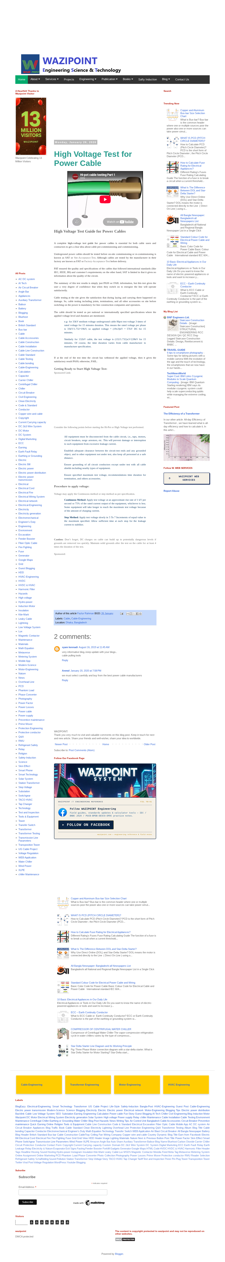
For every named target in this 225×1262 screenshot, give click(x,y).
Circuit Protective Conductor (30, 1145)
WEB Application (27, 857)
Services (51, 79)
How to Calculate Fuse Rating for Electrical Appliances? (100, 932)
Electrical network (28, 501)
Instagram (76, 1152)
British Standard (27, 325)
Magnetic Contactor (29, 635)
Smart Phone (25, 770)
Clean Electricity (27, 401)
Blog (165, 79)
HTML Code (152, 1148)
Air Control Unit (138, 1120)
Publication (109, 79)
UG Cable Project (27, 849)
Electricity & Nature (42, 1148)
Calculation (24, 371)
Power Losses (26, 707)
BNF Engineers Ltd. (178, 317)
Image (106, 1138)
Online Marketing (46, 1155)
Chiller (21, 388)
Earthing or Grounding (30, 455)
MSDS (127, 1152)
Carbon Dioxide (186, 1141)
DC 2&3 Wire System (30, 426)
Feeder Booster (26, 538)
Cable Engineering (31, 1084)
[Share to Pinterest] (140, 613)
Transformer (25, 829)
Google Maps (25, 559)
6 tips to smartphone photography (185, 352)
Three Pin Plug (173, 1159)
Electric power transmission (26, 478)
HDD (21, 572)
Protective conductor (29, 732)
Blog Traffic (52, 1127)
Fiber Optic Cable (27, 543)
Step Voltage (25, 787)
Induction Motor (26, 606)
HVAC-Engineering (28, 576)
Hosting (52, 1152)
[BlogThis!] (131, 613)
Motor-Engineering (28, 669)
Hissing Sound (39, 1152)
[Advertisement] (99, 23)
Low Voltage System (29, 627)
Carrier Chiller (25, 380)
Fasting (81, 1148)
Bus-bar (22, 329)
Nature (22, 673)
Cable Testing (25, 359)
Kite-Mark (23, 614)
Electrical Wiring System (31, 496)
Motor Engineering (130, 1084)
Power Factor (25, 703)
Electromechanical (28, 517)
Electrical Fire (25, 492)
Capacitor (23, 375)
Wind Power (24, 865)
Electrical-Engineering (30, 505)
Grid (20, 564)
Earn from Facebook (189, 1134)
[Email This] (127, 613)
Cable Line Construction (31, 350)
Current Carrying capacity (32, 422)
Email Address (27, 1187)
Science (22, 762)
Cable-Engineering (81, 618)
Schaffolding (42, 1159)
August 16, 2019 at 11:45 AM (94, 647)
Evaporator (59, 1148)
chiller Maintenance (28, 874)
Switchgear (24, 795)
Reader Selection (200, 1155)
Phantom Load (26, 690)
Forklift (106, 1148)
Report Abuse (171, 490)
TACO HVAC (25, 799)
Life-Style (115, 1106)
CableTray (84, 1134)
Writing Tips (122, 1120)
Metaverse (24, 652)
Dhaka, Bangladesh (76, 622)
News (21, 677)
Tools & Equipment (28, 816)
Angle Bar (23, 291)
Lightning (23, 623)
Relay (21, 749)
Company (116, 1134)
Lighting (114, 1138)
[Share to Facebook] (137, 613)
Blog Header (22, 1134)
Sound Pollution (57, 1159)
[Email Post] (121, 613)
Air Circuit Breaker (28, 287)
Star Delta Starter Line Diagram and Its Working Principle (101, 1046)
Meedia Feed (160, 1152)
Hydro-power (25, 602)
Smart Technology (28, 774)
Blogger (119, 1253)
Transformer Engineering (84, 1084)
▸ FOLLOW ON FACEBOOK (86, 825)
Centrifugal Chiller (27, 384)
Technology (24, 808)
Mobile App (24, 660)
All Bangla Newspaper (189, 1131)
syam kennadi (70, 647)
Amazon (94, 1141)
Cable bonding (26, 363)
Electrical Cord (26, 488)
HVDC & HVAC (26, 585)
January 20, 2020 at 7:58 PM (85, 670)
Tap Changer (25, 804)
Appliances (24, 295)
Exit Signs (71, 1148)
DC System (24, 434)
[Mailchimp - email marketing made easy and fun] (89, 1205)
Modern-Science (27, 665)
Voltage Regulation (28, 853)
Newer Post (61, 744)
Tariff (140, 1159)
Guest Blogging (26, 568)
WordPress (60, 1162)
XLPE (21, 870)
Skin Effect (24, 766)
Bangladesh (153, 1120)
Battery (22, 308)
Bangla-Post (146, 1106)
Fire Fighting (25, 547)
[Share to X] (134, 613)
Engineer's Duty (27, 521)
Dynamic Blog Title (167, 1134)
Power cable (25, 711)
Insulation (23, 610)
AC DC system (26, 279)
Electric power (26, 468)
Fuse (21, 551)
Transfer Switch (26, 825)
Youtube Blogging (76, 1162)
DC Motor (23, 430)
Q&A (21, 736)
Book (21, 321)
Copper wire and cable (30, 413)
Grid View (82, 1138)
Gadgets (115, 1148)
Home (21, 79)
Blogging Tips (173, 1110)
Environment (25, 530)
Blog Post (93, 1120)
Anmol (66, 670)
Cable (67, 618)
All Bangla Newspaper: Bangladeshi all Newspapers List (101, 965)
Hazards (23, 593)
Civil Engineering (27, 397)
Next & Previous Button (151, 1138)
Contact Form (54, 1145)
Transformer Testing (29, 833)
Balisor (22, 304)
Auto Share (117, 1141)
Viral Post (28, 1162)
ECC (21, 443)
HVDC (22, 580)
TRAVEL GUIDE (176, 349)
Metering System (27, 656)
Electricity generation (29, 513)
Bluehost (23, 316)
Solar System (25, 778)
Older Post (149, 744)
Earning (22, 447)
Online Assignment (25, 1155)
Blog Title (197, 1127)
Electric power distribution (32, 472)
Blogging (23, 312)
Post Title (169, 1138)
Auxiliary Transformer (30, 300)
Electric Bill (24, 464)
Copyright (23, 417)
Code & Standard (27, 405)
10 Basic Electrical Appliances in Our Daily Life (82, 999)
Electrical (23, 484)
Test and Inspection (28, 812)
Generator (23, 555)
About (34, 79)
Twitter (18, 1162)
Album (187, 1127)
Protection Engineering (30, 728)
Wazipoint (20, 1117)
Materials (23, 644)
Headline (25, 1152)
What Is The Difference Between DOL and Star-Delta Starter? (104, 949)
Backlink (20, 1113)
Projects (69, 79)
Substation (24, 791)
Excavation (24, 534)
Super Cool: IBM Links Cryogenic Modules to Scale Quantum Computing (185, 379)
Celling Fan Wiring (100, 1134)
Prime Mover (25, 724)
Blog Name (161, 1141)
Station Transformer (29, 782)
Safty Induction (147, 79)
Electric (22, 460)
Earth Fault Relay (27, 451)
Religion (22, 753)
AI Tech (22, 283)
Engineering (87, 79)
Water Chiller (25, 861)
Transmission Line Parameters (28, 839)
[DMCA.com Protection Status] (125, 1240)
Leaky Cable (25, 618)
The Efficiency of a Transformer (182, 413)
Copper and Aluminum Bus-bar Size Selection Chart (99, 898)
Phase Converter (27, 694)
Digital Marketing (27, 439)
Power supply (25, 715)
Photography (25, 698)
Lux (20, 631)
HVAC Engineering (179, 1084)
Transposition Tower (29, 844)
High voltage (25, 597)
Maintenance (25, 639)
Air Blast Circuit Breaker (164, 1131)
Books (127, 79)
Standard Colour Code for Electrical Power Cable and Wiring (103, 982)
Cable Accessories (28, 338)
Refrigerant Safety (28, 745)
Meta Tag (173, 1152)
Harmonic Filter (26, 589)
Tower (21, 820)
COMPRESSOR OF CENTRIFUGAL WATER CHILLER (101, 1029)
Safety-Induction (27, 757)
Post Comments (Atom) (82, 750)
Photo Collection (106, 1155)
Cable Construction (28, 342)
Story (105, 1159)
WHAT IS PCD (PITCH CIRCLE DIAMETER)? (96, 915)
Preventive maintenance (31, 719)
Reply (65, 660)
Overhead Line (26, 681)
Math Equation (26, 648)
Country (152, 1134)
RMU (21, 740)
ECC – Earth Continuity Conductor (89, 1012)
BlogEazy (20, 1106)
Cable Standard (26, 354)
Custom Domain (111, 1145)
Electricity (23, 509)
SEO (58, 1113)
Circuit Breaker (26, 392)
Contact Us (182, 79)
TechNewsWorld (176, 373)
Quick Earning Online (41, 1124)
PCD (21, 686)
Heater (98, 1138)
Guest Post (182, 1106)
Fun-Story (129, 1113)
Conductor (24, 409)
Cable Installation (27, 346)
